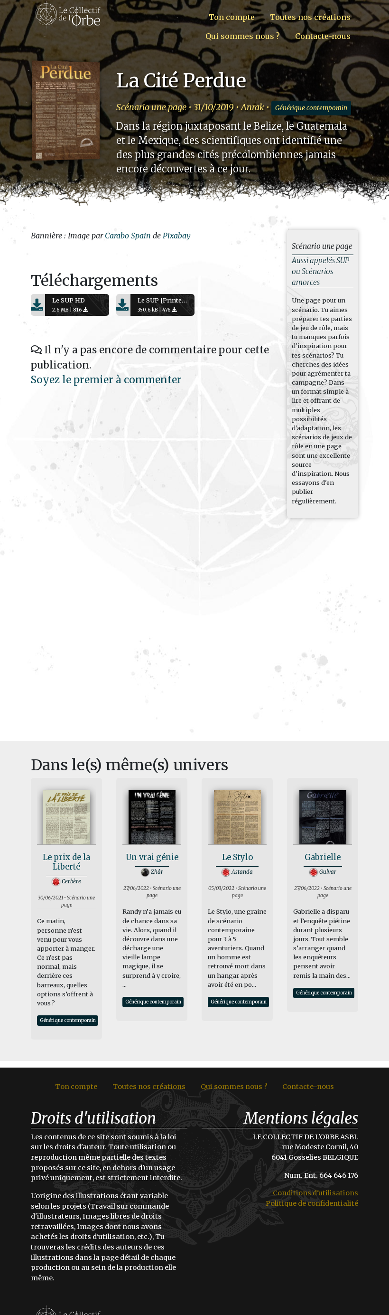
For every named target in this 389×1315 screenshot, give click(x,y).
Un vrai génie (152, 857)
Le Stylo (237, 857)
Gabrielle (323, 857)
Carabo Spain (128, 235)
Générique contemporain (311, 108)
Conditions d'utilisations (315, 1193)
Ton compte (232, 17)
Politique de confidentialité (312, 1203)
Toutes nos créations (310, 17)
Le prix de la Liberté (66, 862)
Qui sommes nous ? (242, 36)
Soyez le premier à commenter (106, 380)
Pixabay (177, 235)
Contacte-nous (323, 36)
